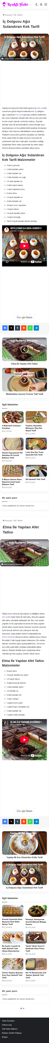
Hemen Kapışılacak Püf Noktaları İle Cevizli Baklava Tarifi (12, 455)
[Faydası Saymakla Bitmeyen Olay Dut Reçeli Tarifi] (36, 417)
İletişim (5, 1037)
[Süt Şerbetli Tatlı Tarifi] (36, 471)
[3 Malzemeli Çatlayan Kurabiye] (13, 417)
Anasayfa (8, 15)
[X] (11, 328)
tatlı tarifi (40, 108)
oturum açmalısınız (27, 506)
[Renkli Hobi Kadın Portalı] (16, 4)
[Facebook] (5, 328)
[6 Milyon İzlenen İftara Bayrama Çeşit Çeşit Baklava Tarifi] (13, 471)
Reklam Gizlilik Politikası (12, 1033)
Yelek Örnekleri (8, 1021)
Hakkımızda (7, 1025)
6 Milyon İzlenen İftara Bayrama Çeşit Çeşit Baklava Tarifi (12, 481)
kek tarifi (19, 115)
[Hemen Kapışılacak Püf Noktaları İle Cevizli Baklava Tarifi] (13, 444)
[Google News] (24, 317)
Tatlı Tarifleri (17, 15)
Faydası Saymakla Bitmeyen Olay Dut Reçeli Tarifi (34, 428)
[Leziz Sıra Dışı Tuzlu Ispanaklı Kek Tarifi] (36, 444)
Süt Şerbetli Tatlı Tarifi (35, 479)
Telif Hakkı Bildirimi (9, 1029)
